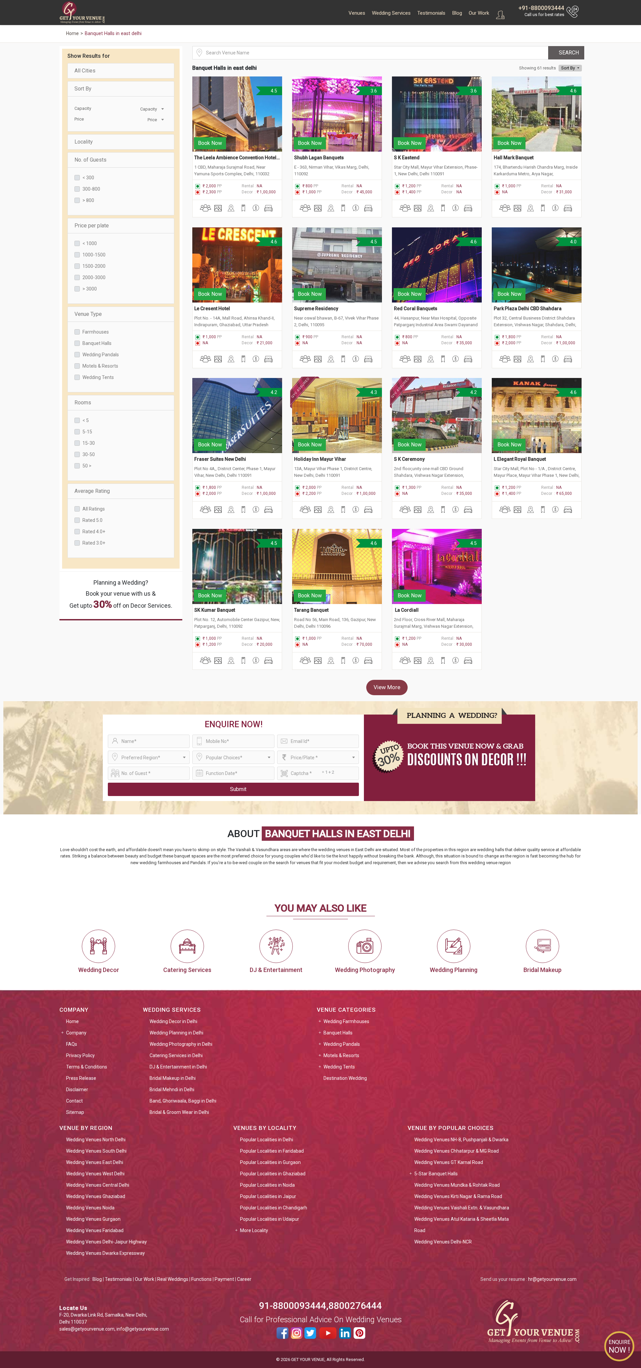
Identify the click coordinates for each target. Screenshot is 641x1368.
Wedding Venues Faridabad (95, 1230)
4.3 (373, 392)
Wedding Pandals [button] (342, 1044)
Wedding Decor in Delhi (173, 1021)
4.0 (573, 241)
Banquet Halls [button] (338, 1032)
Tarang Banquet (311, 610)
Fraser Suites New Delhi (220, 459)
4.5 (273, 90)
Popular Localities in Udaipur (269, 1219)
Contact (74, 1101)
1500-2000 (93, 266)
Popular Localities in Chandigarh (273, 1207)
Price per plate (91, 225)
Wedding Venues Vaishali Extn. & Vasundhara (461, 1207)
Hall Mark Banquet (513, 157)
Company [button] (76, 1032)
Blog (457, 13)
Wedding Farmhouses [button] (346, 1021)
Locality (83, 142)
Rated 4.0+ (93, 531)
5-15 (87, 431)
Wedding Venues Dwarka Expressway (105, 1253)
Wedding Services (391, 13)
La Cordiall (406, 610)
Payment (224, 1279)
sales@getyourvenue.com (87, 1329)
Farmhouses (95, 332)
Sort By (82, 88)
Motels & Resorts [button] (341, 1055)
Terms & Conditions (86, 1066)
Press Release (81, 1078)
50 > (86, 465)
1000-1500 (93, 254)
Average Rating (92, 491)
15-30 (88, 443)
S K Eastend (407, 157)
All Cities (84, 70)
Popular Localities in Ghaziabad (272, 1173)
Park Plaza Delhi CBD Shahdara (528, 308)
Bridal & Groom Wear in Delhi (179, 1112)
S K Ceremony (409, 459)
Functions (201, 1279)
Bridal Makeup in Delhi (173, 1078)
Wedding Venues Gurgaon (93, 1219)
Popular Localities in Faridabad (272, 1151)
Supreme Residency (316, 308)
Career (244, 1279)
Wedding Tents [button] (339, 1066)
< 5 (85, 420)
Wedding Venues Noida (90, 1207)
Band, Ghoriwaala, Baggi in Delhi (183, 1101)
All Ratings (93, 509)
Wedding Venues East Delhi (94, 1162)
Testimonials (431, 13)
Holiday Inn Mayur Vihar (320, 459)
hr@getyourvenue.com (552, 1279)
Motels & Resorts (100, 366)
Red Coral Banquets (415, 308)
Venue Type (88, 314)
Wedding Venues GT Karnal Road (448, 1162)
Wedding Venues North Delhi (96, 1139)
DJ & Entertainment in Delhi (178, 1066)
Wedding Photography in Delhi (181, 1044)
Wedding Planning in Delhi (176, 1032)
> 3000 (89, 288)
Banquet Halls (97, 343)
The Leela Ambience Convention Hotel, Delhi (237, 157)
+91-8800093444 (541, 7)
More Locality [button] (254, 1230)
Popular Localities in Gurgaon (270, 1162)
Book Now (210, 143)
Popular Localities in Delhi (266, 1139)
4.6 (573, 90)
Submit (238, 789)
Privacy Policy (80, 1055)
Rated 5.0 (92, 520)
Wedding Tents (98, 377)
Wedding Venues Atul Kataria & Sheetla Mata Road (461, 1224)
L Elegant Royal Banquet (520, 459)
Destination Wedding (345, 1078)
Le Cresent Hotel (212, 308)
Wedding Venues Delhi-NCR (443, 1241)
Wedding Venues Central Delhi (97, 1185)
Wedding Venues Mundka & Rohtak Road (457, 1185)
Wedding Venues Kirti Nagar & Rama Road (458, 1196)
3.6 (373, 90)
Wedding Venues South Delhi (96, 1151)
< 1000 (89, 243)
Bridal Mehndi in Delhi (172, 1089)
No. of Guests (90, 160)
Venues (357, 13)
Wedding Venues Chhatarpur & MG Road (456, 1151)
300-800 (91, 189)
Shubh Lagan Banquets (319, 157)
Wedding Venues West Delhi (95, 1173)
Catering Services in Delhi (176, 1055)
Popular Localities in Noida (267, 1185)
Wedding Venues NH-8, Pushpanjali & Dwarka (461, 1139)
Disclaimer (77, 1089)
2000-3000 (93, 277)
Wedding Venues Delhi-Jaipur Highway (106, 1241)
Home (72, 1021)
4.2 (273, 392)
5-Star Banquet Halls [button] (436, 1173)
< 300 (88, 177)
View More (387, 687)
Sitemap (75, 1112)
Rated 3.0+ (93, 543)
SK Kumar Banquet (214, 610)
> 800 (88, 200)
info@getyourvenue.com (143, 1329)
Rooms (82, 402)
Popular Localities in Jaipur (268, 1196)
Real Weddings (172, 1279)
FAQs (71, 1044)
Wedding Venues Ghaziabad (95, 1196)
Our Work (479, 13)
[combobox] (142, 108)
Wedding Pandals (100, 354)
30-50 (88, 454)
